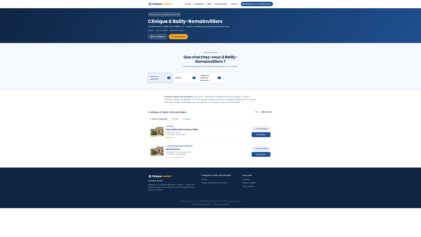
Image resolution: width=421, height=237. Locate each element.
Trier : (257, 112)
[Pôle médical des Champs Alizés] (157, 132)
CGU (195, 201)
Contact (234, 4)
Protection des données (217, 201)
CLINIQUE (170, 126)
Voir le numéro (262, 129)
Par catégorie (158, 37)
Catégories (199, 4)
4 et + (176, 119)
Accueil (188, 4)
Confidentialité (203, 201)
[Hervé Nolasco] (157, 151)
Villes (209, 4)
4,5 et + (188, 119)
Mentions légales (249, 183)
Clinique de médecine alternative (214, 183)
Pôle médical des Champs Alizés (182, 129)
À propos (246, 179)
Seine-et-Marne (161, 30)
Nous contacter (248, 186)
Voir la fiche (260, 135)
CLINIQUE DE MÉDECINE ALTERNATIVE (179, 146)
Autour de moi (179, 37)
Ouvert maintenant (159, 119)
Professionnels (221, 4)
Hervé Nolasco (173, 149)
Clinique (162, 4)
